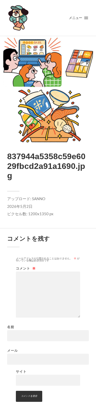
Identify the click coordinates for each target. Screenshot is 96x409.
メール (12, 350)
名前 (10, 327)
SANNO (38, 198)
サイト (21, 371)
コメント (26, 268)
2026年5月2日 (20, 206)
